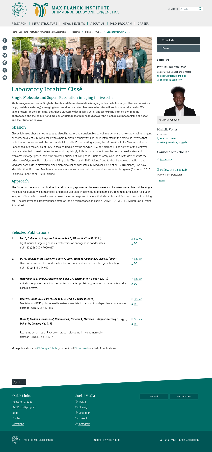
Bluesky (83, 407)
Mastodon (84, 412)
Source (138, 238)
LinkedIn (83, 418)
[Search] (199, 9)
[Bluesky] (4, 55)
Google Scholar (49, 348)
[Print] (4, 77)
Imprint (97, 439)
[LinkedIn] (4, 47)
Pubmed (83, 348)
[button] (197, 113)
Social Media (85, 396)
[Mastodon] (4, 62)
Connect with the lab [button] (173, 152)
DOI (136, 243)
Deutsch (173, 9)
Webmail (154, 396)
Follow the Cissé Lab (173, 169)
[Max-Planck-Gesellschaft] (18, 440)
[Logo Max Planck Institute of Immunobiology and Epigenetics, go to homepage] (74, 9)
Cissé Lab (168, 40)
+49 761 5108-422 (169, 138)
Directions (18, 424)
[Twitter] (4, 70)
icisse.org (166, 159)
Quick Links (21, 396)
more (162, 180)
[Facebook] (4, 40)
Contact (17, 418)
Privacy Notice (111, 439)
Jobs (15, 412)
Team (165, 48)
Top (21, 382)
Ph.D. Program (121, 23)
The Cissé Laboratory (171, 79)
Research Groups (22, 401)
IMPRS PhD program (24, 407)
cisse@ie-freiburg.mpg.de (173, 76)
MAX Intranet (184, 396)
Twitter (83, 401)
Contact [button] (163, 60)
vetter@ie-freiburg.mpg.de (173, 142)
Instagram (84, 424)
